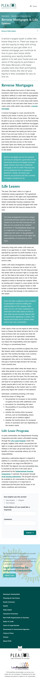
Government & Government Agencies (16, 629)
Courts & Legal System (11, 625)
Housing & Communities (11, 594)
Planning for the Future (11, 598)
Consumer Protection (10, 614)
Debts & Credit (8, 621)
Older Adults (5, 16)
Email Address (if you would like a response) (17, 508)
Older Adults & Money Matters (21, 16)
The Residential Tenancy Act (25, 227)
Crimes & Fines (8, 633)
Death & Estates (9, 602)
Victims (5, 637)
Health (5, 606)
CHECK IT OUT (9, 575)
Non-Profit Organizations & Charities (16, 618)
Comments (8, 519)
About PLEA (7, 641)
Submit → (30, 533)
